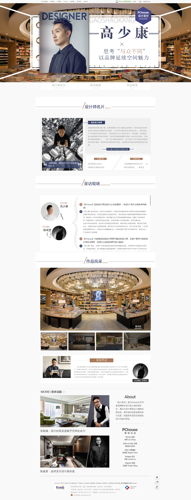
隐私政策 (74, 483)
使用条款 (98, 483)
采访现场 (95, 86)
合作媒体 (86, 483)
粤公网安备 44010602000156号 (82, 495)
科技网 (52, 1)
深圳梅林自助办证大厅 (133, 164)
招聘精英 (111, 483)
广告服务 (80, 483)
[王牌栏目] (157, 487)
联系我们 (105, 483)
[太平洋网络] (60, 489)
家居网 (86, 1)
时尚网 (72, 1)
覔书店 (140, 167)
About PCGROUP (59, 483)
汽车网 (59, 1)
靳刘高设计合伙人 (95, 164)
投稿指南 (92, 483)
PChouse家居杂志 (124, 1)
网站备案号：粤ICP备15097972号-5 (81, 492)
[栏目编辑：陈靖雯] (141, 371)
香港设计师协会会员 (96, 167)
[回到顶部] (157, 492)
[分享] (157, 482)
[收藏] (157, 477)
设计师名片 (59, 86)
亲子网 (79, 1)
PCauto (66, 1)
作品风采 (132, 86)
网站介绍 (68, 483)
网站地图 (117, 483)
